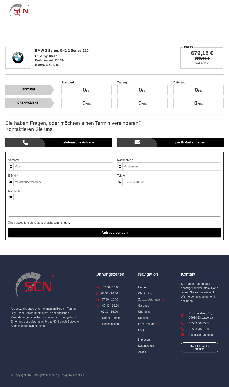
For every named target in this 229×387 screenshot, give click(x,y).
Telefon (121, 175)
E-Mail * (13, 175)
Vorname (14, 160)
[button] (112, 11)
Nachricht (14, 191)
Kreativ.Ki (79, 375)
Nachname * (125, 160)
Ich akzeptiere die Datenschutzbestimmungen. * (41, 222)
